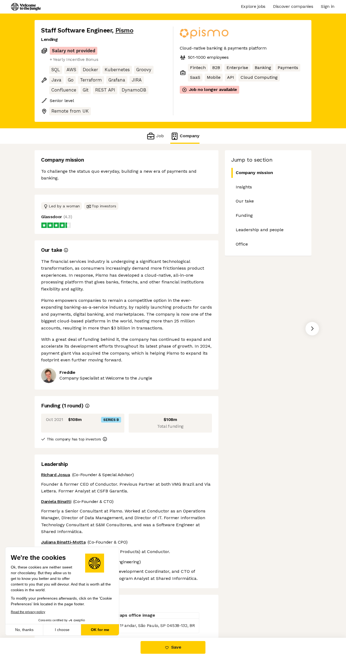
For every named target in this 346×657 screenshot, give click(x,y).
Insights (244, 186)
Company (189, 135)
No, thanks (24, 629)
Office (242, 244)
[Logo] (26, 7)
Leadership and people (260, 229)
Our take (245, 201)
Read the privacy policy (28, 612)
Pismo (124, 30)
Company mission (254, 172)
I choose (62, 629)
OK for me (100, 629)
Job (160, 135)
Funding (244, 215)
